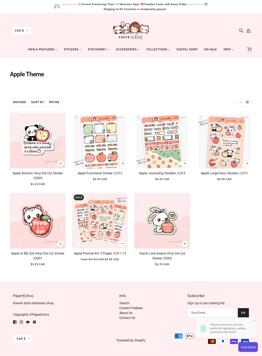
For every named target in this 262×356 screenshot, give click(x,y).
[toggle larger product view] (240, 102)
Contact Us (127, 318)
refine (54, 102)
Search (124, 303)
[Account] (248, 30)
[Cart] (250, 49)
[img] (241, 30)
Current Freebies (131, 308)
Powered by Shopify (131, 340)
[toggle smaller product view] (248, 102)
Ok (243, 312)
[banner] (131, 30)
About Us (125, 313)
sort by (37, 102)
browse (19, 102)
